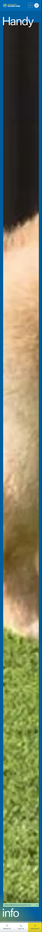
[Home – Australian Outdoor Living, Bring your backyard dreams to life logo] (11, 5)
